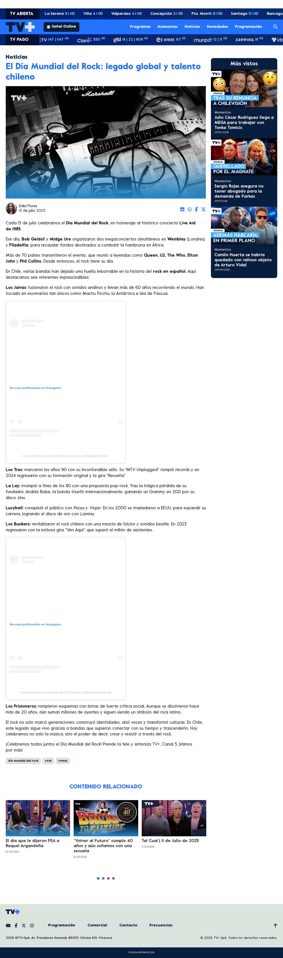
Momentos (167, 26)
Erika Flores (28, 206)
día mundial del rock (23, 760)
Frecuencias (160, 925)
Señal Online (64, 26)
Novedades (217, 26)
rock (48, 760)
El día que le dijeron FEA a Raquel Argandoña (32, 843)
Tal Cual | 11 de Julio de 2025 (170, 841)
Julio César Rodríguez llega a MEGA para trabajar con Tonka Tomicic (244, 123)
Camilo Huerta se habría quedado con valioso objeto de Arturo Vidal (243, 260)
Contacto (128, 925)
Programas (140, 26)
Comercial (97, 925)
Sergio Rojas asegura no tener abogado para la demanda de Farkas (239, 191)
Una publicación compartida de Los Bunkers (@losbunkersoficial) (65, 692)
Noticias (192, 26)
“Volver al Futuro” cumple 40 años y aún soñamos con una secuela (103, 846)
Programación (248, 26)
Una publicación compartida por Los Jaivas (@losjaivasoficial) (66, 456)
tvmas (62, 760)
